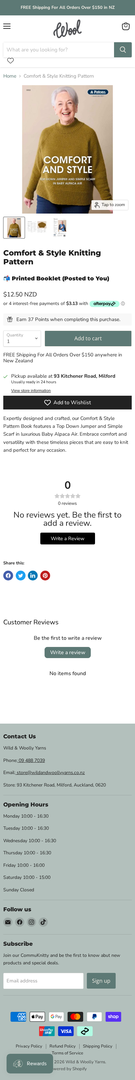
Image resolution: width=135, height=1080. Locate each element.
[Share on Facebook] (8, 575)
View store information (31, 390)
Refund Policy (62, 1046)
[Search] (123, 49)
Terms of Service (67, 1053)
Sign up (101, 980)
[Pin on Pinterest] (45, 575)
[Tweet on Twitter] (21, 575)
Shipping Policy (97, 1046)
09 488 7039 (31, 760)
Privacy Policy (29, 1046)
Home (9, 76)
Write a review (67, 652)
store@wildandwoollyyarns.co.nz (50, 772)
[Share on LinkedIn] (33, 575)
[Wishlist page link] (10, 60)
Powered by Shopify (67, 1069)
